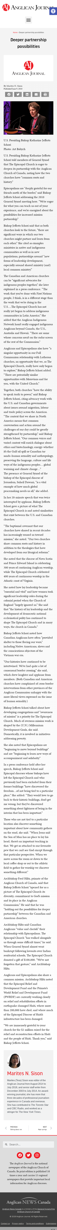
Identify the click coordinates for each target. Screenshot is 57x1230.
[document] (28, 615)
